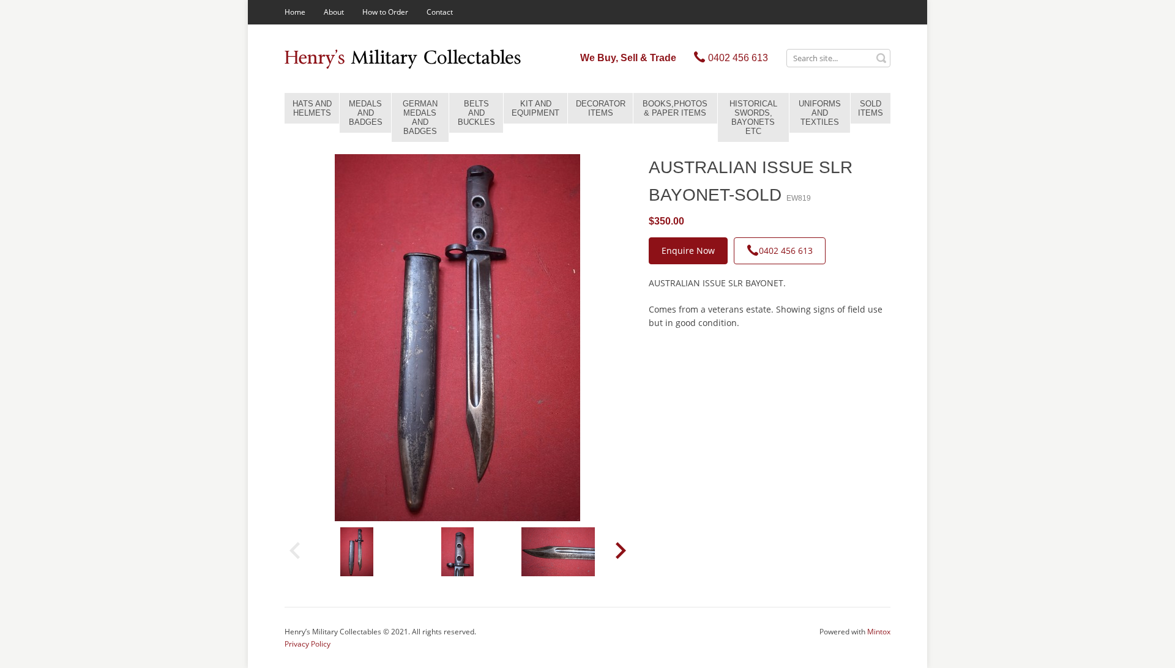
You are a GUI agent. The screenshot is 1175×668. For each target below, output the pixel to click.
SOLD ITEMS (870, 108)
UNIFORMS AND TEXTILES (820, 113)
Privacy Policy (307, 644)
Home (295, 12)
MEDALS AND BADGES (365, 113)
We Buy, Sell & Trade (628, 58)
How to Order (385, 12)
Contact (440, 12)
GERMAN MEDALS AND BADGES (420, 117)
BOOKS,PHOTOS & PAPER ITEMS (675, 108)
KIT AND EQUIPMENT (535, 108)
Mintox (878, 631)
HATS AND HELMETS (312, 108)
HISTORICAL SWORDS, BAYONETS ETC (753, 117)
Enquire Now (688, 250)
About (334, 12)
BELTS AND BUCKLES (476, 113)
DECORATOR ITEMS (600, 108)
